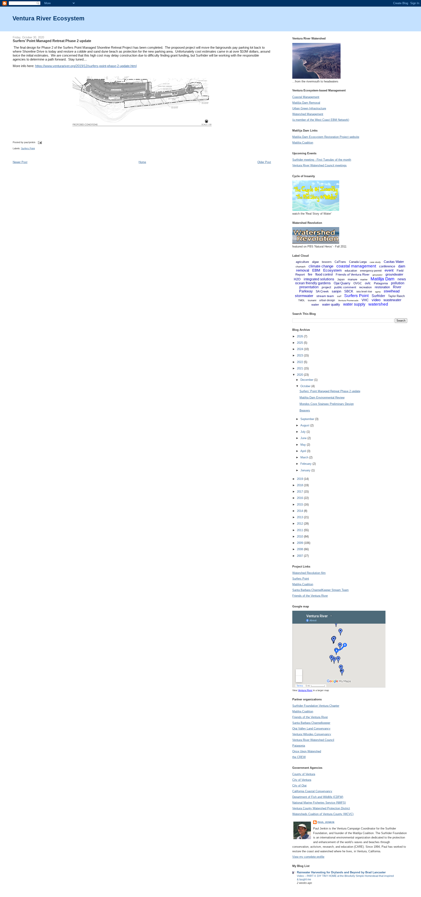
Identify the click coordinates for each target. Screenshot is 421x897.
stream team (325, 296)
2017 (300, 491)
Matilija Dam (382, 278)
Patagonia (381, 283)
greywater (377, 275)
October (305, 386)
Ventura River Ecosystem (48, 18)
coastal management (356, 266)
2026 (300, 336)
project (326, 287)
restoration (382, 287)
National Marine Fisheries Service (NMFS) (319, 802)
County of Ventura (303, 774)
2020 (300, 374)
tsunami (312, 300)
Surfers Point (28, 148)
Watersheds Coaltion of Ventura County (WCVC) (322, 814)
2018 (300, 485)
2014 (300, 511)
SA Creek (322, 291)
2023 (300, 355)
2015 (300, 504)
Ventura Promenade (348, 300)
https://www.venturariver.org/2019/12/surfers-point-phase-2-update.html (86, 66)
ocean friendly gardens (313, 283)
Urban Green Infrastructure (309, 108)
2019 (300, 479)
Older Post (264, 162)
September (307, 419)
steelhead (392, 291)
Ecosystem (332, 270)
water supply (354, 304)
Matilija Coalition (302, 142)
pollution (397, 283)
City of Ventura (301, 779)
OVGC (357, 283)
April (303, 451)
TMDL (301, 300)
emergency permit (371, 270)
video (376, 300)
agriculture (302, 261)
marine (363, 279)
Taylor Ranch (396, 296)
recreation (365, 287)
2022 (300, 362)
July (303, 431)
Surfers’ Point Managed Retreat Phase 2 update (52, 41)
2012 (300, 523)
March (304, 457)
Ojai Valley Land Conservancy (311, 728)
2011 (300, 530)
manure (352, 279)
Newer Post (20, 162)
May (303, 444)
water (315, 304)
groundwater (394, 274)
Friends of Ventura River (352, 274)
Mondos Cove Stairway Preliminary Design (327, 404)
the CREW (299, 757)
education (351, 270)
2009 (300, 543)
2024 (300, 349)
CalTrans (340, 261)
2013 (300, 517)
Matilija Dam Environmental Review (322, 397)
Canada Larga (358, 261)
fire (310, 274)
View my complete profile (308, 856)
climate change (321, 266)
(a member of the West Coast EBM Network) (320, 119)
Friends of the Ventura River (310, 595)
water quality (331, 304)
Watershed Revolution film (309, 573)
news (402, 279)
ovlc (368, 283)
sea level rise (364, 291)
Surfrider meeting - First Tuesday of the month (321, 159)
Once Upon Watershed (306, 751)
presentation (309, 287)
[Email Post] (39, 142)
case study (375, 262)
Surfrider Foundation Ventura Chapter (315, 705)
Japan (341, 279)
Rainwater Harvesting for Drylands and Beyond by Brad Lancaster (341, 872)
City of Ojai (299, 785)
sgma (378, 291)
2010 (300, 536)
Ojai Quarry (342, 283)
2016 (300, 498)
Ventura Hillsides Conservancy (311, 734)
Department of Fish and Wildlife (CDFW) (317, 797)
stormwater (304, 296)
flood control (324, 274)
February (306, 463)
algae (315, 261)
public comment (345, 287)
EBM (316, 270)
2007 (300, 555)
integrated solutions (319, 279)
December (307, 379)
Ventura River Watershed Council (313, 740)
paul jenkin (326, 822)
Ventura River (305, 690)
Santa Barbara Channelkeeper (311, 722)
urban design (327, 300)
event (389, 270)
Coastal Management (305, 97)
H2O (297, 279)
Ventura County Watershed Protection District (321, 808)
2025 (300, 342)
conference (387, 266)
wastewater (392, 300)
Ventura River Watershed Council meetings (319, 165)
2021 (300, 368)
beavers (327, 261)
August (305, 425)
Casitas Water (394, 261)
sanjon (336, 291)
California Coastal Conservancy (312, 791)
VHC (365, 300)
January (305, 470)
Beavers (305, 410)
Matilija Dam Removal (306, 102)
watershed (378, 304)
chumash (300, 266)
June (303, 438)
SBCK (348, 291)
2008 (300, 549)
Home (142, 162)
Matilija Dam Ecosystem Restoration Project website (325, 137)
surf (339, 296)
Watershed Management (307, 114)
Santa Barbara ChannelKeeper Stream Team (320, 590)
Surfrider (378, 296)
